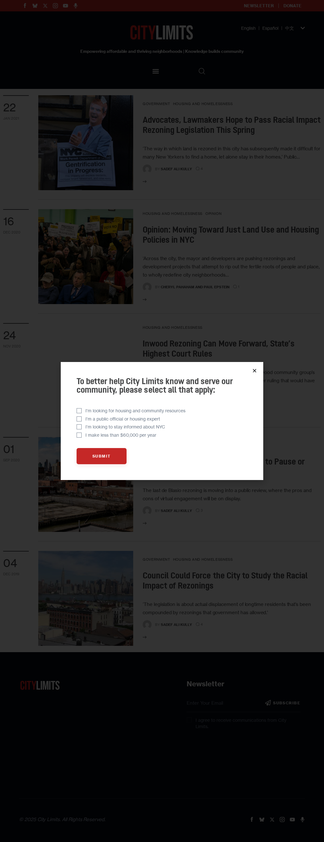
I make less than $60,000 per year (120, 435)
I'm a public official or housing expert (122, 418)
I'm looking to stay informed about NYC (125, 426)
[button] (254, 370)
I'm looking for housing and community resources (135, 410)
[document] (162, 421)
